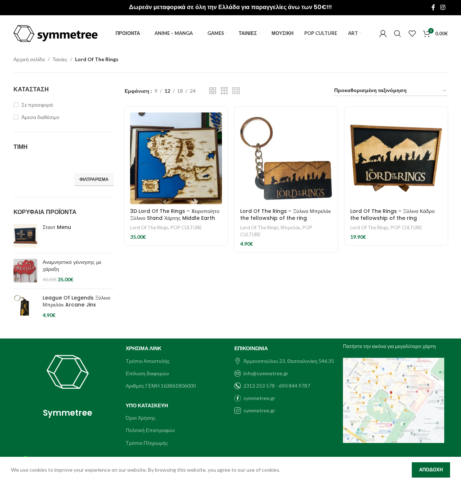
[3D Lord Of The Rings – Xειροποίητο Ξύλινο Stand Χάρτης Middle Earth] (176, 158)
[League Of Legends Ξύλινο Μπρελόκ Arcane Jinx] (25, 306)
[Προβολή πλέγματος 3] (224, 90)
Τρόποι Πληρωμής (147, 443)
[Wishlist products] (412, 33)
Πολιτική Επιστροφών (150, 430)
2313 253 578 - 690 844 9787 (276, 386)
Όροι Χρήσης (141, 418)
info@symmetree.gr (265, 373)
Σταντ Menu (57, 227)
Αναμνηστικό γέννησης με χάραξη (72, 266)
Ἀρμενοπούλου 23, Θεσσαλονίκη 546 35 (288, 361)
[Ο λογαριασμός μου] (383, 33)
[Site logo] (55, 33)
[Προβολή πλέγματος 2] (212, 90)
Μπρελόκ (290, 227)
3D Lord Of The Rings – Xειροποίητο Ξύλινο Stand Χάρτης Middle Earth (174, 214)
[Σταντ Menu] (25, 236)
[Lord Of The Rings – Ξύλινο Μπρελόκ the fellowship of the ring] (286, 158)
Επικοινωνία (251, 348)
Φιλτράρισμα (94, 179)
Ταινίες (59, 59)
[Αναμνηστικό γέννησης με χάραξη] (25, 271)
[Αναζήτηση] (397, 33)
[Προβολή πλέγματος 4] (236, 90)
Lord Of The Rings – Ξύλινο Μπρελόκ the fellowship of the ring (285, 214)
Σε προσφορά (37, 105)
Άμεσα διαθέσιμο (40, 117)
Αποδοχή (431, 469)
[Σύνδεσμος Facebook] (433, 7)
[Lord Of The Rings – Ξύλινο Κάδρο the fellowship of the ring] (396, 158)
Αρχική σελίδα (29, 59)
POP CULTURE (186, 227)
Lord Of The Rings (149, 227)
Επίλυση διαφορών (147, 373)
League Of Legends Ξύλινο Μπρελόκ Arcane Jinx (76, 301)
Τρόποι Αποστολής (148, 361)
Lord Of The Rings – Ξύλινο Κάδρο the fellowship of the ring (392, 214)
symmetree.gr (259, 398)
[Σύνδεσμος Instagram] (443, 7)
